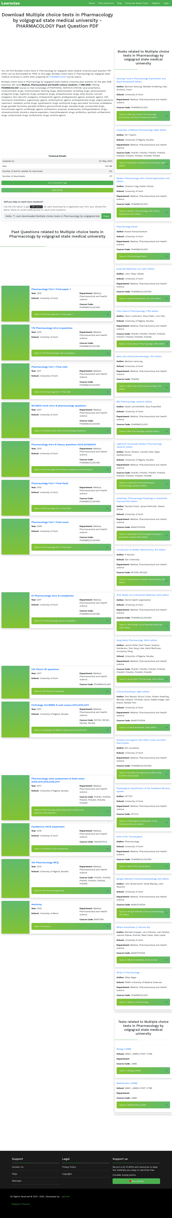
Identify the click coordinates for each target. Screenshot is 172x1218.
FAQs (14, 1174)
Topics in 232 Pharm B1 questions (49, 691)
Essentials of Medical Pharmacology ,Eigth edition (142, 130)
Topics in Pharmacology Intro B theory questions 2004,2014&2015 (63, 469)
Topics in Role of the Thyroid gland (134, 866)
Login (166, 3)
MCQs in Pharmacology (128, 972)
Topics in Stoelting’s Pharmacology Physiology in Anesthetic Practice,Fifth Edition (140, 535)
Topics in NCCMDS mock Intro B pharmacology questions (60, 431)
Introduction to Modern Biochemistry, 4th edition (141, 550)
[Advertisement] (57, 50)
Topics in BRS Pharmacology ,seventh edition (139, 431)
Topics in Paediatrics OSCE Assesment (51, 849)
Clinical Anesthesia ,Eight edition (133, 691)
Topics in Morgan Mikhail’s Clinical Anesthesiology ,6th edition (141, 913)
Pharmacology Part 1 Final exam (50, 522)
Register (156, 3)
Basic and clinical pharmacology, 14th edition (139, 356)
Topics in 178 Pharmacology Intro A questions (54, 353)
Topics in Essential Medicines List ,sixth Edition (140, 298)
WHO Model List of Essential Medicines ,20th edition (143, 595)
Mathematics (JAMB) (127, 1083)
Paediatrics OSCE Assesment (48, 826)
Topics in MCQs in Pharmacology (133, 1002)
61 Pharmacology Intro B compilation (52, 595)
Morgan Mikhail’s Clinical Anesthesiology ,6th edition (143, 879)
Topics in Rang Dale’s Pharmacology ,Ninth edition (141, 679)
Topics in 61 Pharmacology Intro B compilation (55, 621)
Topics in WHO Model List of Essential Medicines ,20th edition (140, 626)
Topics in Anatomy (42, 926)
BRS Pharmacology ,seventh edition (134, 401)
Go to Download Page (57, 183)
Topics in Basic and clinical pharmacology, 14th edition (140, 387)
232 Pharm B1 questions (45, 669)
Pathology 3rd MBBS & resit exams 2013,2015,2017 (60, 705)
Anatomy (36, 904)
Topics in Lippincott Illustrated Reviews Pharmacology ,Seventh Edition (136, 484)
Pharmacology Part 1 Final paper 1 (51, 289)
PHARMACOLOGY (58, 77)
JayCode (65, 1196)
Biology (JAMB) (124, 1049)
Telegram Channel (20, 1204)
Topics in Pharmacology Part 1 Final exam (52, 547)
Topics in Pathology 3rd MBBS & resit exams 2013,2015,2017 (60, 730)
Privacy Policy (69, 1167)
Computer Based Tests (136, 3)
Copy (106, 216)
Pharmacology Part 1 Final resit (49, 366)
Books (92, 3)
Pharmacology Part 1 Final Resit (49, 483)
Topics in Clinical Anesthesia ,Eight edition (138, 727)
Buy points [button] (138, 1181)
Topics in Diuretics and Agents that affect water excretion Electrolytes (140, 774)
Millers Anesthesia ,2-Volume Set (133, 927)
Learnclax (10, 3)
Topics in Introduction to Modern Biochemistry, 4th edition (142, 580)
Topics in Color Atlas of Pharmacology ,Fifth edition (142, 344)
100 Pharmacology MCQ (45, 862)
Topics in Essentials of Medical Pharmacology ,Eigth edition (142, 164)
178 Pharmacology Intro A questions (51, 328)
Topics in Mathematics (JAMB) (132, 1105)
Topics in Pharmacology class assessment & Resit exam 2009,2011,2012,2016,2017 (59, 811)
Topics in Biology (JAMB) (130, 1070)
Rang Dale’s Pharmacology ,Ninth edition (137, 640)
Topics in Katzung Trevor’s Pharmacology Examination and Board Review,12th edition (138, 115)
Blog (119, 3)
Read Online (57, 190)
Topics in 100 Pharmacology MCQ (49, 890)
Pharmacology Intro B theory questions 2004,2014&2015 (63, 444)
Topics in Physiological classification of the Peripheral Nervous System (138, 822)
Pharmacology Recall (127, 226)
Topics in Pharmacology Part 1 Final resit (52, 392)
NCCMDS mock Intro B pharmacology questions (58, 405)
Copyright (67, 1174)
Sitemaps (16, 1181)
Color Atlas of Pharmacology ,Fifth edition (137, 311)
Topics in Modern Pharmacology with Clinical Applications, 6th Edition (139, 212)
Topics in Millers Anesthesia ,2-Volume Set (138, 960)
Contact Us (17, 1167)
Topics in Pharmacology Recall (132, 256)
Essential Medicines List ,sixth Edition (136, 269)
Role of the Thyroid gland (129, 836)
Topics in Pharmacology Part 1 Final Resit (52, 508)
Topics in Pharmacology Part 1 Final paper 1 (53, 314)
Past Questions (106, 3)
